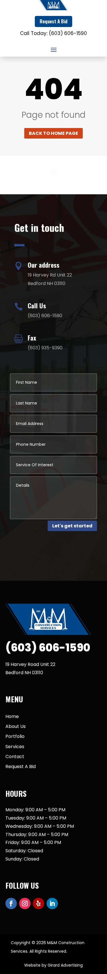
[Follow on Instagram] (25, 903)
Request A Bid (53, 21)
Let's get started (72, 526)
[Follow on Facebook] (11, 903)
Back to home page (53, 133)
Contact (14, 756)
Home (12, 716)
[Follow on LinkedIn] (52, 903)
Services (14, 746)
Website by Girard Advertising (53, 965)
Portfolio (15, 736)
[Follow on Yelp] (38, 903)
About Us (15, 726)
